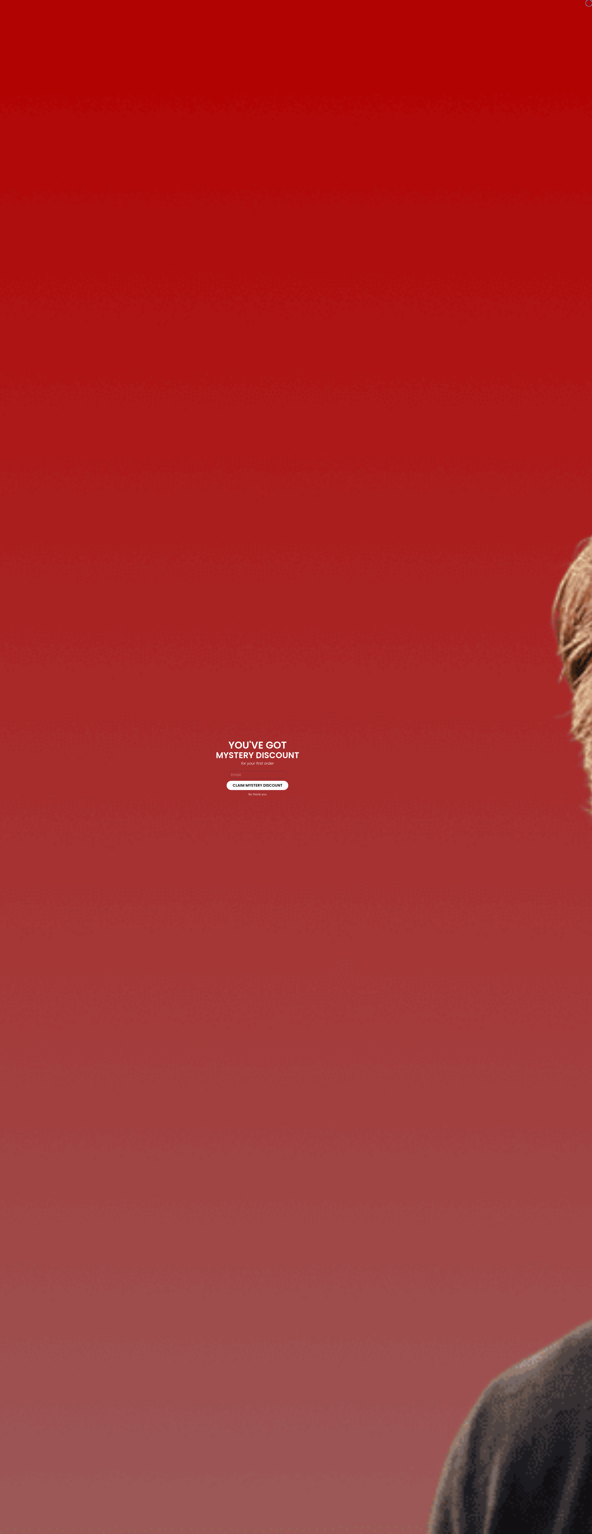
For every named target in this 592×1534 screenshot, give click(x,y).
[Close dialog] (589, 3)
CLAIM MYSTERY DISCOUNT (257, 785)
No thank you (257, 794)
